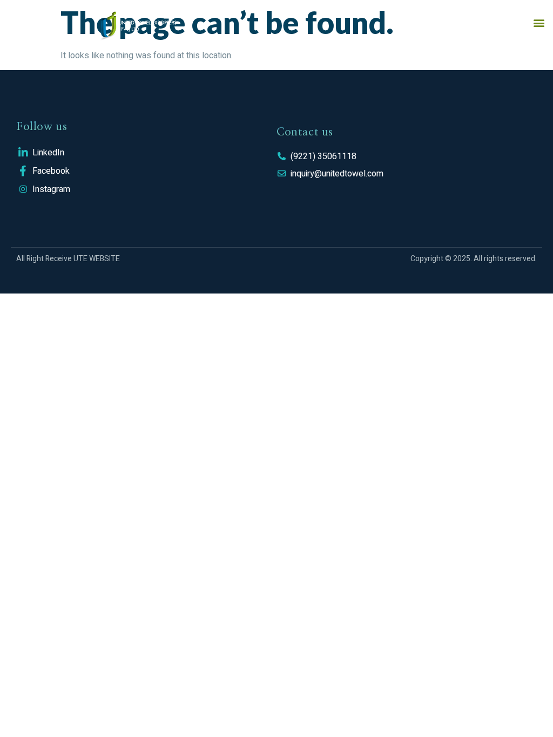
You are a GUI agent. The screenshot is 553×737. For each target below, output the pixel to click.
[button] (539, 22)
